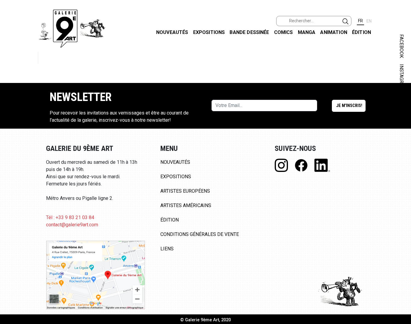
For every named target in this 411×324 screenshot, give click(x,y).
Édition (361, 32)
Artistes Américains (185, 205)
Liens (167, 249)
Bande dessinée (249, 32)
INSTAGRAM (401, 77)
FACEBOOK (401, 46)
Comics (283, 32)
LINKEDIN (401, 107)
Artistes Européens (185, 191)
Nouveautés (172, 32)
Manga (307, 32)
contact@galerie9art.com (72, 225)
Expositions (209, 32)
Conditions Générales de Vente (199, 234)
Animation (333, 32)
